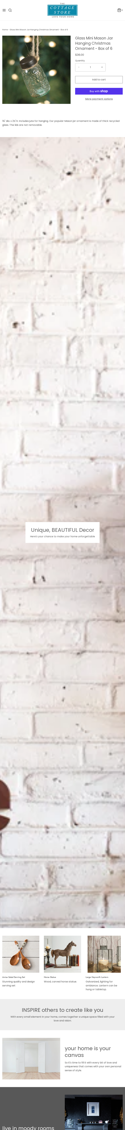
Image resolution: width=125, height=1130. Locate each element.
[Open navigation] (4, 10)
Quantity (80, 60)
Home (5, 29)
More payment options (99, 99)
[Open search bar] (11, 10)
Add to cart (99, 79)
